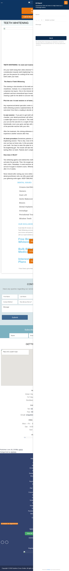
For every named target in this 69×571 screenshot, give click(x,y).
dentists (13, 452)
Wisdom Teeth (34, 476)
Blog (34, 478)
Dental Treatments (34, 473)
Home (34, 462)
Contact (34, 484)
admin (21, 449)
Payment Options (34, 481)
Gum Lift (34, 497)
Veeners (34, 495)
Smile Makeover (34, 500)
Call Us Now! (28, 17)
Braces (34, 470)
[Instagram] (6, 542)
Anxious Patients (34, 468)
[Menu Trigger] (66, 2)
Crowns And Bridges (34, 492)
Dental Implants (34, 505)
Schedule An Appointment (9, 523)
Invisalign (34, 508)
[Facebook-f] (2, 542)
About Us (34, 465)
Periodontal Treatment (34, 511)
